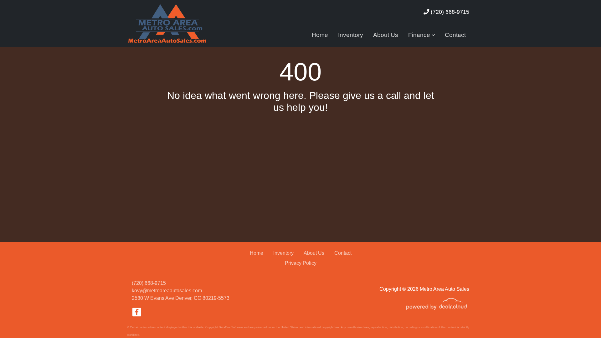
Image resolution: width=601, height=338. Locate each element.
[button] (421, 35)
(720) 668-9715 (449, 11)
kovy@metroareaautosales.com (167, 290)
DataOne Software (231, 327)
